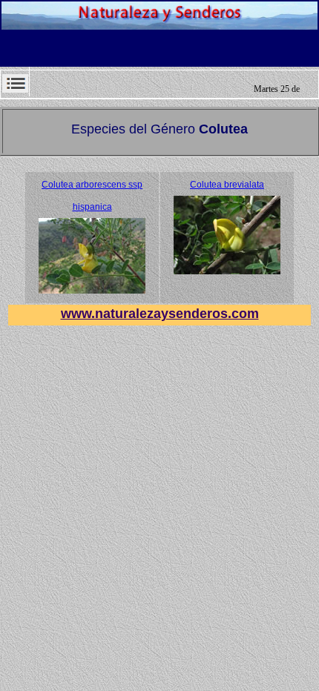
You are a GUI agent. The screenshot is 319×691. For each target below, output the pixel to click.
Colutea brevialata (227, 184)
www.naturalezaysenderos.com (160, 313)
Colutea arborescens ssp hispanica (92, 195)
